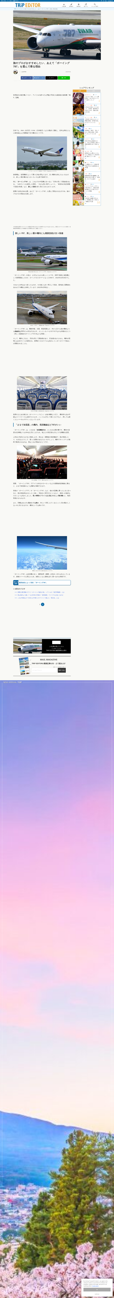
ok (97, 1289)
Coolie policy (95, 1286)
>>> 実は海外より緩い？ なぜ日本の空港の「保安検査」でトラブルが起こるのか (39, 595)
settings (97, 1294)
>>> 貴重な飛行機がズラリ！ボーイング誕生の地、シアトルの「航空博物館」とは (39, 592)
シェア (24, 77)
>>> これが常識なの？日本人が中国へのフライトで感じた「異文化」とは (37, 598)
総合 (94, 91)
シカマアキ (23, 71)
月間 (79, 91)
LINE (64, 77)
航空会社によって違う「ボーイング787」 (33, 582)
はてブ (37, 77)
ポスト (52, 77)
